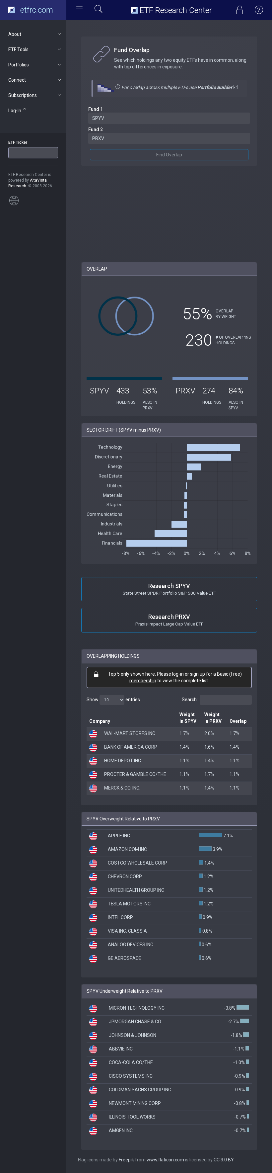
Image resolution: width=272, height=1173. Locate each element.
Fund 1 (95, 109)
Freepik (126, 1159)
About (14, 34)
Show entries (113, 699)
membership (142, 680)
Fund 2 (95, 129)
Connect (17, 80)
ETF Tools (18, 49)
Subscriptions (22, 95)
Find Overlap (169, 154)
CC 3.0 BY (224, 1159)
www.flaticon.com (165, 1159)
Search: (190, 699)
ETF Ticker (17, 142)
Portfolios (18, 64)
